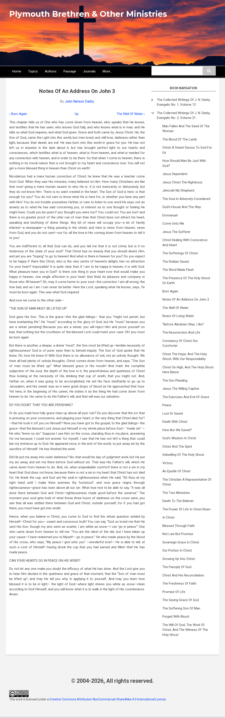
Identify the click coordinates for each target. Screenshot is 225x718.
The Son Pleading (174, 380)
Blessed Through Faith (178, 526)
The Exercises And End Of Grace (185, 397)
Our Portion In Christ (177, 550)
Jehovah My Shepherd (178, 190)
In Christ (168, 517)
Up (76, 114)
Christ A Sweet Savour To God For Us (187, 150)
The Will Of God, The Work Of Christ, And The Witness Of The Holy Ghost (185, 630)
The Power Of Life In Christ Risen (186, 509)
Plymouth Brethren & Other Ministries (88, 14)
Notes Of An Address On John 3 (185, 299)
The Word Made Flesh (178, 270)
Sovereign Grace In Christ (180, 542)
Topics (33, 71)
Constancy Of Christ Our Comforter (180, 343)
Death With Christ (174, 422)
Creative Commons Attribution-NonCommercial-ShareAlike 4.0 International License (107, 699)
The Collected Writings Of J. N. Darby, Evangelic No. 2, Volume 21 (183, 115)
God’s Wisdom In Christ (179, 438)
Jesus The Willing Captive (180, 389)
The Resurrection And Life (181, 332)
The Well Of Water (131, 114)
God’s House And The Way (181, 207)
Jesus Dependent (174, 174)
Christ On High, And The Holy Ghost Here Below (188, 369)
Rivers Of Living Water (178, 316)
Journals (89, 71)
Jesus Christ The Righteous (182, 182)
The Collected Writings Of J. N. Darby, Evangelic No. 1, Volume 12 (183, 102)
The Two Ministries (176, 493)
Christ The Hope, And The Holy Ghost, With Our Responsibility (184, 356)
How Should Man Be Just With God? (184, 163)
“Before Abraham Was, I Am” (183, 324)
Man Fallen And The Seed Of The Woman (186, 128)
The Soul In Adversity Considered (186, 199)
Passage (70, 71)
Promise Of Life (173, 592)
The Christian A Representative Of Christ (186, 482)
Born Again (18, 114)
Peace (166, 405)
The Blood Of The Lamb (179, 139)
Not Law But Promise (177, 534)
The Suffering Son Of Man (181, 608)
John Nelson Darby (79, 101)
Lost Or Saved (172, 413)
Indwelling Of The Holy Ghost (183, 455)
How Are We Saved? (177, 430)
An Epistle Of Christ (176, 471)
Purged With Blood (175, 616)
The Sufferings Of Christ (180, 253)
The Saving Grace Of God (180, 600)
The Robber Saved (175, 262)
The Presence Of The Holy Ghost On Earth (186, 280)
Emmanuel (170, 215)
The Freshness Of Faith (179, 583)
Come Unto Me (173, 223)
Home (16, 71)
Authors (50, 71)
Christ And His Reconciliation (183, 575)
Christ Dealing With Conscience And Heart (184, 242)
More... (107, 71)
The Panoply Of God (176, 567)
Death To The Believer (178, 501)
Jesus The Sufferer (176, 232)
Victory (167, 463)
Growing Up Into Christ (178, 559)
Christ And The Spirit (177, 447)
